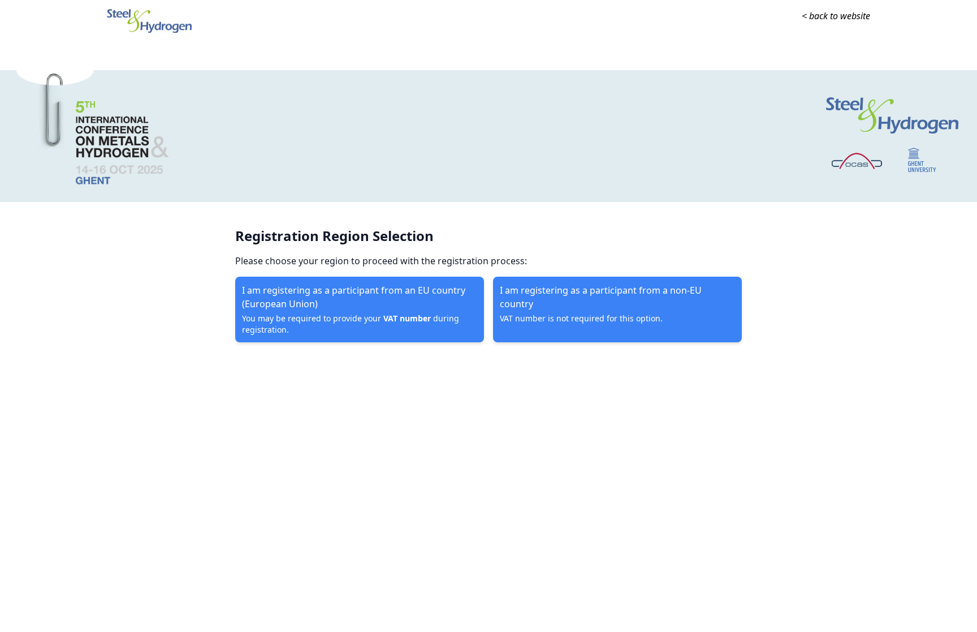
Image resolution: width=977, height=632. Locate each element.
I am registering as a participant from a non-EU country (601, 304)
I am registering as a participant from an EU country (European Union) (353, 309)
